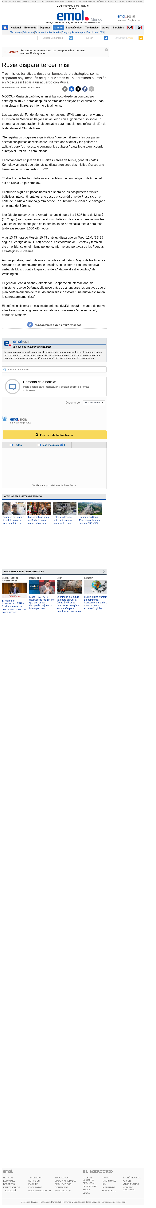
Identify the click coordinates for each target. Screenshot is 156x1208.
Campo (41, 2)
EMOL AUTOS (61, 1178)
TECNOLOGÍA (10, 1190)
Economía (30, 27)
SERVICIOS (34, 1181)
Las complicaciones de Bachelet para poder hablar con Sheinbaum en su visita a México (38, 523)
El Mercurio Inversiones (10, 579)
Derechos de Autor (29, 1202)
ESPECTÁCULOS (11, 1187)
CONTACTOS (61, 1187)
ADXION (127, 1181)
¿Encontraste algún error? (58, 324)
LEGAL (86, 1193)
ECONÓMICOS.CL (132, 1178)
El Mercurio (15, 2)
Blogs (26, 2)
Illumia (88, 578)
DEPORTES (9, 1184)
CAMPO (106, 1178)
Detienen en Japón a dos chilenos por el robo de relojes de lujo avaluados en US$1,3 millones (13, 523)
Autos (63, 2)
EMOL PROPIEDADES (65, 1181)
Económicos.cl (101, 2)
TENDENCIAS (35, 1178)
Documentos (41, 32)
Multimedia (55, 32)
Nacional (16, 27)
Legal (34, 2)
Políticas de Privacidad (50, 1202)
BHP (59, 578)
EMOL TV (32, 1184)
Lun (140, 2)
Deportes (45, 27)
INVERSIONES (109, 1181)
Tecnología (16, 32)
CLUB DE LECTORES (88, 1179)
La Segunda (131, 2)
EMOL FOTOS (35, 1187)
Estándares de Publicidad (113, 1202)
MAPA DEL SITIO (63, 1190)
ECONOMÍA (9, 1181)
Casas (121, 2)
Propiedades (75, 2)
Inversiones (52, 2)
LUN (104, 1184)
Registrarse (134, 20)
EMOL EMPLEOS (63, 1184)
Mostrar (73, 8)
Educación (28, 32)
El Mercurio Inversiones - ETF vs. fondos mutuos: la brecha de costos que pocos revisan (14, 606)
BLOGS (86, 1189)
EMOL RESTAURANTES (39, 1190)
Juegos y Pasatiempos (73, 32)
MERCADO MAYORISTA (129, 1188)
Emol (5, 2)
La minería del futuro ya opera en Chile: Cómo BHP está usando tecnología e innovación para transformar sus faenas (69, 604)
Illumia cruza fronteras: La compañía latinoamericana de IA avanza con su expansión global (96, 602)
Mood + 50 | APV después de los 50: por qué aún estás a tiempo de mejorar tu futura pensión (41, 602)
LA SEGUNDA (108, 1187)
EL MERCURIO (90, 1186)
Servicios (118, 27)
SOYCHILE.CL (109, 1190)
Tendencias (92, 27)
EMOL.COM (88, 1183)
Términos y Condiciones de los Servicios (81, 1202)
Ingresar (122, 20)
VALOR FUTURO (131, 1184)
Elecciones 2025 (95, 32)
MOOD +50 (35, 578)
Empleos (87, 2)
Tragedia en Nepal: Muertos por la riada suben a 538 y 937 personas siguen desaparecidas (89, 523)
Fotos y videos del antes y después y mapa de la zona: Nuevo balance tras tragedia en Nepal (64, 523)
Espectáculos (74, 27)
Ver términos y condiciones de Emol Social (54, 485)
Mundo (58, 27)
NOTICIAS (8, 1178)
